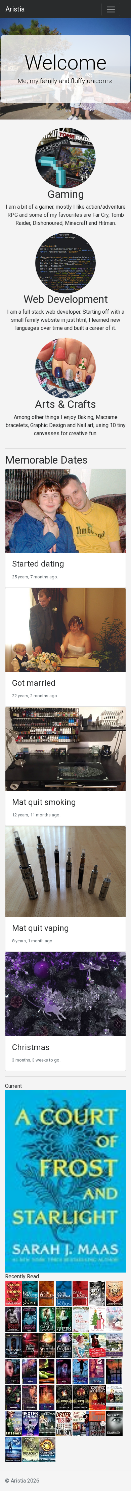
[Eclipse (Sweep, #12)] (12, 1371)
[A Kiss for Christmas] (81, 1319)
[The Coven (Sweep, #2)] (64, 1397)
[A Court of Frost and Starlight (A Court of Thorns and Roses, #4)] (65, 1181)
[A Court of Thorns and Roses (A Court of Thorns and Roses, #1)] (13, 1293)
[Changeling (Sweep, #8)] (80, 1371)
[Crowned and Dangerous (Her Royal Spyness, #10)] (114, 1397)
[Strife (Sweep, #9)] (63, 1371)
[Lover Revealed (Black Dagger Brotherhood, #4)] (46, 1293)
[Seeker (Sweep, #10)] (46, 1371)
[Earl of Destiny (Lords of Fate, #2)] (81, 1345)
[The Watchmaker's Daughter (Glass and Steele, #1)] (64, 1345)
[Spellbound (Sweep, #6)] (114, 1371)
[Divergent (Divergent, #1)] (47, 1449)
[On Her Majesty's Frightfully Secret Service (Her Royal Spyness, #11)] (114, 1345)
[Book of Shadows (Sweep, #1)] (81, 1397)
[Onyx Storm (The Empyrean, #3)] (97, 1293)
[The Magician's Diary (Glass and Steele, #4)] (30, 1345)
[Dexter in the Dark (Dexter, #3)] (30, 1423)
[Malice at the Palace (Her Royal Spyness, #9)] (47, 1423)
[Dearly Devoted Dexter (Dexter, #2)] (97, 1423)
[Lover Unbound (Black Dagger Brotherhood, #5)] (30, 1293)
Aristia (15, 9)
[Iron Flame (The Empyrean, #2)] (114, 1293)
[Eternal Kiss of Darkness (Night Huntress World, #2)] (29, 1319)
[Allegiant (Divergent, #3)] (13, 1449)
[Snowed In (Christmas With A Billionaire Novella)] (114, 1319)
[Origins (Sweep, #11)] (29, 1371)
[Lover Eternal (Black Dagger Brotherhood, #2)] (64, 1293)
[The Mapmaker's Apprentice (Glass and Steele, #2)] (47, 1345)
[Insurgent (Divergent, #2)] (30, 1449)
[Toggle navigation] (110, 9)
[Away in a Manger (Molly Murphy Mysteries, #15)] (81, 1423)
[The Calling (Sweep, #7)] (96, 1371)
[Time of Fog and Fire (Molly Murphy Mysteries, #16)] (13, 1423)
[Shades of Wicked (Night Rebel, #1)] (13, 1319)
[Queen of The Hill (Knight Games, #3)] (64, 1319)
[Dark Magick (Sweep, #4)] (29, 1397)
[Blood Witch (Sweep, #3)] (46, 1397)
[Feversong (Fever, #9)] (97, 1397)
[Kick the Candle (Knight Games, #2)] (47, 1319)
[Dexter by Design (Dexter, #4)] (64, 1423)
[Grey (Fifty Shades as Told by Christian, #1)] (114, 1423)
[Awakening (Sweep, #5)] (13, 1397)
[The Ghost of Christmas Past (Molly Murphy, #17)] (97, 1345)
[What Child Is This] (13, 1345)
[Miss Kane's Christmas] (97, 1319)
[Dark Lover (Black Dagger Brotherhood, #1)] (80, 1293)
